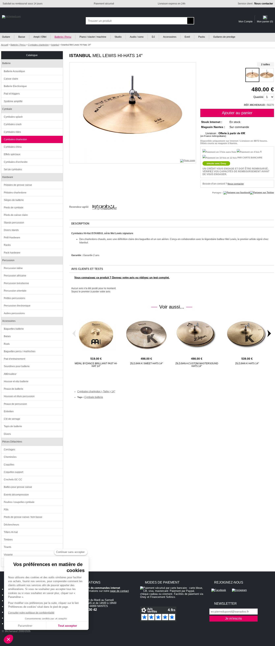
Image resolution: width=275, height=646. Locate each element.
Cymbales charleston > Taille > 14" (96, 391)
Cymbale (7, 109)
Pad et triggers (12, 93)
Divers (7, 434)
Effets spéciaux (12, 154)
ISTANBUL (80, 55)
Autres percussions (14, 313)
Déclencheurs (11, 524)
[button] (8, 639)
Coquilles (9, 464)
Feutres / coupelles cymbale (19, 502)
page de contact (119, 590)
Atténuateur (10, 374)
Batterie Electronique (15, 86)
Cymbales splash (13, 116)
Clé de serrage (12, 419)
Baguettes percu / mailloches (19, 351)
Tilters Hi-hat (11, 532)
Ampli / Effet (39, 36)
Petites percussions (14, 298)
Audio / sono (137, 36)
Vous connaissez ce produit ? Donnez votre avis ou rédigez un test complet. (122, 277)
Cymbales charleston (15, 139)
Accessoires (169, 36)
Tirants (7, 547)
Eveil (187, 36)
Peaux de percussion (15, 404)
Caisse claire (11, 78)
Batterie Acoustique (14, 71)
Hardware (7, 177)
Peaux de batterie (13, 388)
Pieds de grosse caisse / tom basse (23, 517)
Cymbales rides (12, 132)
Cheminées (10, 457)
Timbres (8, 539)
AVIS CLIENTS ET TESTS (87, 268)
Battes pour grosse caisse (18, 487)
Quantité (258, 97)
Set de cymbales (13, 169)
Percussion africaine (15, 275)
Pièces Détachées (12, 441)
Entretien (9, 411)
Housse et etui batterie (16, 381)
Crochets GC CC (13, 479)
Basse (21, 36)
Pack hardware (12, 252)
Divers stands (11, 230)
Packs (201, 36)
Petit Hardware (12, 237)
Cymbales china (13, 146)
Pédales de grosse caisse (18, 185)
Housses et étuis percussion (19, 396)
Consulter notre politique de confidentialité (31, 612)
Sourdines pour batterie (17, 366)
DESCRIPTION (80, 223)
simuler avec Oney (216, 163)
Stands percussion (14, 222)
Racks (7, 245)
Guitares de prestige (224, 36)
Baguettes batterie (14, 328)
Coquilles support (13, 472)
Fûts (6, 509)
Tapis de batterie (13, 426)
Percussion (8, 260)
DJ (153, 36)
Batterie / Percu (63, 36)
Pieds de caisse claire (16, 215)
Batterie (6, 63)
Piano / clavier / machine (93, 36)
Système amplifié (13, 101)
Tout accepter (67, 625)
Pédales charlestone (15, 192)
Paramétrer (25, 625)
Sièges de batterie (14, 200)
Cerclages (9, 449)
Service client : (255, 3)
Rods (7, 344)
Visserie (8, 554)
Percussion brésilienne (16, 283)
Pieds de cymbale (13, 207)
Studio (118, 36)
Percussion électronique (17, 305)
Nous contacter (235, 184)
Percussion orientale (15, 290)
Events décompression (16, 494)
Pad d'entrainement (14, 358)
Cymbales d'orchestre (16, 162)
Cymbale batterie (93, 397)
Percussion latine (13, 268)
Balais (7, 336)
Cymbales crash (13, 124)
